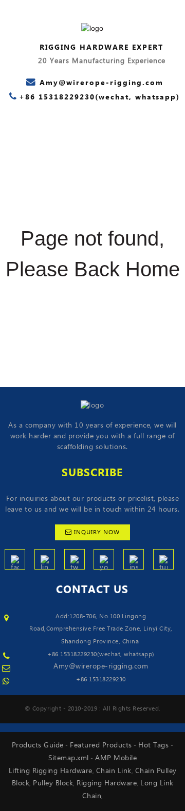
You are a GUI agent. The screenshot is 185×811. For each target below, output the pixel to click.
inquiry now (97, 532)
